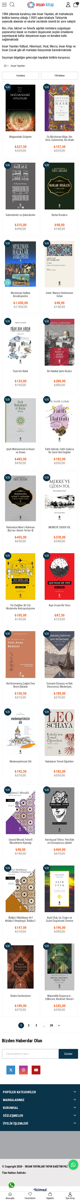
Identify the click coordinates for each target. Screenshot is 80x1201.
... (44, 1025)
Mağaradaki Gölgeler (20, 136)
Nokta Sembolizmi (20, 995)
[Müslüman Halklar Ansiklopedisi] (20, 264)
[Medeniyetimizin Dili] (20, 732)
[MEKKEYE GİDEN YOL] (59, 498)
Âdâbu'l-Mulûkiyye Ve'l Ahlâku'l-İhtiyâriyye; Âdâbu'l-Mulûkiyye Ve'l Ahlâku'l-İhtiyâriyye (20, 919)
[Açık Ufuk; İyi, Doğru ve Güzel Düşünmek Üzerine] (59, 889)
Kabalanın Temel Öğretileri (59, 761)
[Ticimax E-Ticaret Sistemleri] (40, 1190)
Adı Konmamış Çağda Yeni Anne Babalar (20, 685)
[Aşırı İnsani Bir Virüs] (59, 576)
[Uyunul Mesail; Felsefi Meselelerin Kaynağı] (20, 810)
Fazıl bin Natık (20, 371)
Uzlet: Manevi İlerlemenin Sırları (59, 294)
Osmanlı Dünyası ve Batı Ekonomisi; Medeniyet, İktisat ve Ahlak (60, 685)
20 (51, 1025)
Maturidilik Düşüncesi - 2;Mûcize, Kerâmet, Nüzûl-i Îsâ (59, 997)
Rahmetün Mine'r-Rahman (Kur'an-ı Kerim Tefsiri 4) (20, 529)
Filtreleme (59, 75)
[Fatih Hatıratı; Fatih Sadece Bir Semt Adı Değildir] (59, 420)
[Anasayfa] (7, 66)
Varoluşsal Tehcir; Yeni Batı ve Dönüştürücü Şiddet (59, 841)
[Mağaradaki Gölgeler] (20, 108)
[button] (18, 207)
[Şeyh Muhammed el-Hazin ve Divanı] (20, 420)
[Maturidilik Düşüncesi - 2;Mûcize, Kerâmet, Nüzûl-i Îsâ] (59, 967)
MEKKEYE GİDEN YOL (60, 527)
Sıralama (20, 75)
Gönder (68, 1054)
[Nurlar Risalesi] (59, 186)
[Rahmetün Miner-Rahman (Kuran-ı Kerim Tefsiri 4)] (20, 498)
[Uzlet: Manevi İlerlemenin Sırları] (59, 264)
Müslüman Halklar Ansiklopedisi (20, 294)
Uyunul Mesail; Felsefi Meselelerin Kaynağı (20, 841)
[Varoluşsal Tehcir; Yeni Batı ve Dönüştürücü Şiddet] (59, 810)
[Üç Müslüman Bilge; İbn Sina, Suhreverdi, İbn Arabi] (59, 108)
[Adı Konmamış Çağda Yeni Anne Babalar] (20, 654)
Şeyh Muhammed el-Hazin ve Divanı (20, 451)
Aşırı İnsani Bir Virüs (59, 605)
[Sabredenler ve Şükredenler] (20, 186)
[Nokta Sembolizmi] (20, 967)
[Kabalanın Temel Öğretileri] (59, 732)
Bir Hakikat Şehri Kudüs (59, 371)
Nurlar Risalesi (59, 215)
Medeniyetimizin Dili (20, 761)
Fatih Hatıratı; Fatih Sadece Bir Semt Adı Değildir (59, 451)
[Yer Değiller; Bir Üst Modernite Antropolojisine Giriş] (20, 576)
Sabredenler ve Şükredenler (20, 215)
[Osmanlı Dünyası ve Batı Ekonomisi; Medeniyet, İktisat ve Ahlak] (59, 654)
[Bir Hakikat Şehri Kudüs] (59, 342)
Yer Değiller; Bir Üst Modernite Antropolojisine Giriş (20, 607)
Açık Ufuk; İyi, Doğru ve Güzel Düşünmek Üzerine (59, 919)
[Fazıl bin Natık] (20, 342)
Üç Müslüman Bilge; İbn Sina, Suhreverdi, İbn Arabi (59, 138)
